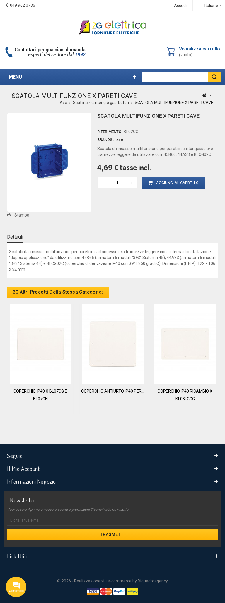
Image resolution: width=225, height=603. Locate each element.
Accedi (180, 5)
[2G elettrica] (112, 27)
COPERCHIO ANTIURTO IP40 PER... (112, 391)
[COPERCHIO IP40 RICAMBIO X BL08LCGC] (185, 343)
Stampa (21, 215)
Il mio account (23, 468)
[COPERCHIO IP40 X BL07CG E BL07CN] (40, 343)
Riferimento (109, 132)
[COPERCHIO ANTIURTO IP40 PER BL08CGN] (113, 343)
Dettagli (15, 237)
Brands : (105, 139)
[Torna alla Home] (204, 95)
